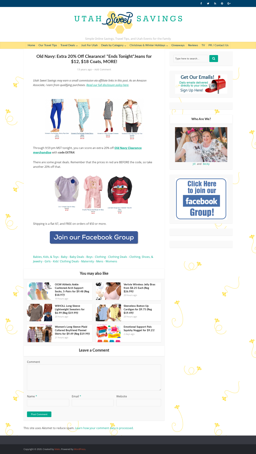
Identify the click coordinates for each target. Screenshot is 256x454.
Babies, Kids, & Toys (46, 257)
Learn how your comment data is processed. (104, 428)
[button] (150, 103)
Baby (64, 257)
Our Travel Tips (47, 45)
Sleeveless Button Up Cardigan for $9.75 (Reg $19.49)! (138, 309)
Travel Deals (67, 45)
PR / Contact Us (218, 45)
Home (31, 45)
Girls (48, 261)
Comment (33, 362)
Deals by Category (112, 45)
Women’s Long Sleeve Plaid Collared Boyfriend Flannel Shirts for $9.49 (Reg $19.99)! (72, 330)
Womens (111, 261)
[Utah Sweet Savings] (128, 23)
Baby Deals (77, 257)
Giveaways (178, 45)
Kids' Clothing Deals (66, 261)
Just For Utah (89, 45)
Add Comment (102, 69)
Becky (206, 164)
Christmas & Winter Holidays (147, 45)
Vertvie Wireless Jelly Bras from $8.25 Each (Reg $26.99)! (139, 288)
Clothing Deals (117, 257)
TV (203, 45)
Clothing (100, 257)
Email (76, 396)
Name (32, 396)
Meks (57, 449)
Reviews (193, 45)
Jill (194, 164)
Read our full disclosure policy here (107, 85)
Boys (89, 257)
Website (121, 396)
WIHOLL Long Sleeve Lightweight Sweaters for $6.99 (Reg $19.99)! (70, 309)
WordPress (79, 449)
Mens (99, 261)
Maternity (87, 261)
